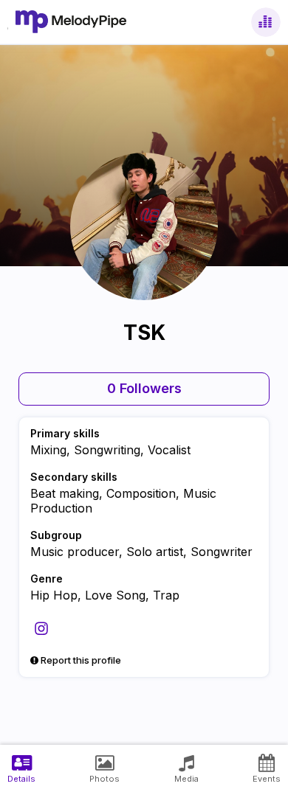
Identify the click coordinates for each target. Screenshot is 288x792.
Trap (166, 595)
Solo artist (154, 551)
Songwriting (107, 449)
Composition (141, 493)
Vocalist (169, 449)
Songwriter (222, 551)
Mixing (48, 449)
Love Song (115, 595)
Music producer (74, 551)
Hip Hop (54, 595)
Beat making (64, 493)
